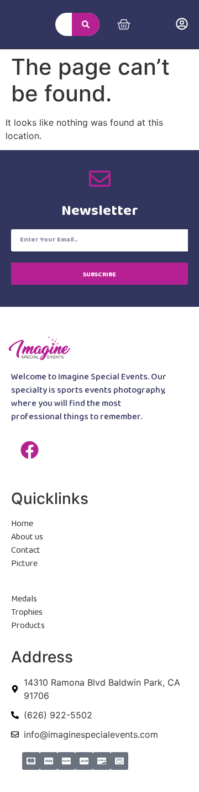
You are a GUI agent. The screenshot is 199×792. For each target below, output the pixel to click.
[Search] (86, 24)
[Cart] (124, 24)
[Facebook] (29, 450)
